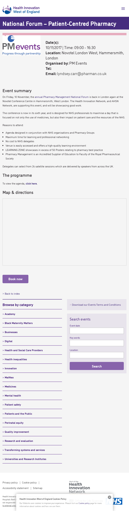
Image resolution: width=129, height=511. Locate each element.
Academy (10, 314)
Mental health (13, 395)
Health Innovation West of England (21, 8)
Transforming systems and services (25, 450)
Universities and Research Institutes (25, 459)
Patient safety (13, 404)
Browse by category (18, 304)
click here (31, 183)
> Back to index (11, 293)
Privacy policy (10, 482)
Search (97, 366)
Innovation (11, 368)
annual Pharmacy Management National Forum (62, 97)
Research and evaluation (19, 441)
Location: (74, 349)
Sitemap (37, 488)
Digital (8, 341)
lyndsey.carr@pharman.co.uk (81, 73)
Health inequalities (16, 359)
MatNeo (9, 377)
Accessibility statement (16, 488)
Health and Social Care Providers (24, 350)
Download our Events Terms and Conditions (96, 304)
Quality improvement (17, 431)
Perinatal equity (14, 422)
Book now (15, 278)
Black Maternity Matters (19, 323)
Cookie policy (29, 482)
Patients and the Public (18, 413)
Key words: (75, 337)
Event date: (75, 325)
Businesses (11, 332)
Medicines (10, 386)
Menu (121, 8)
